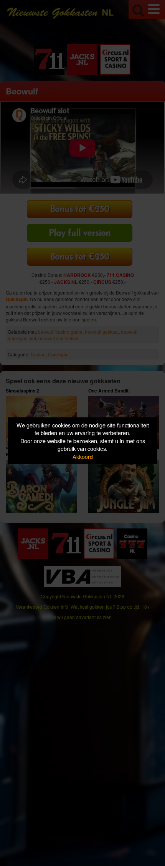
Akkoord (83, 456)
